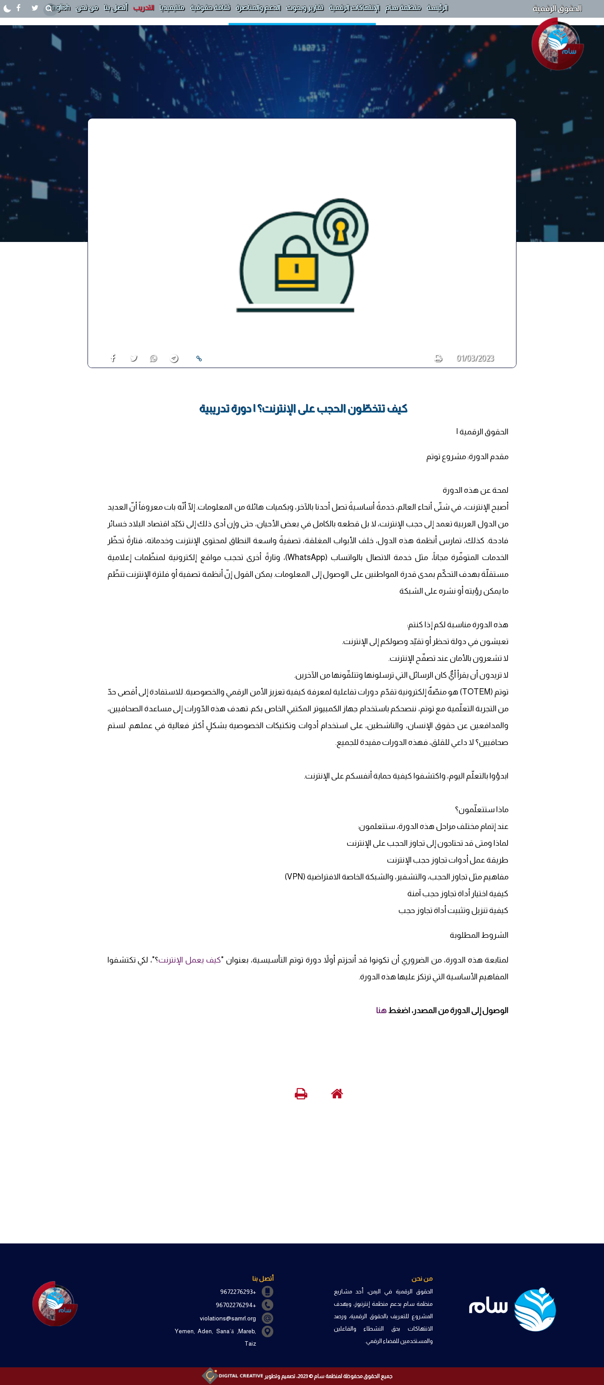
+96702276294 (236, 1304)
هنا (381, 1010)
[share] (109, 358)
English (59, 7)
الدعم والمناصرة (258, 7)
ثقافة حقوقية (210, 7)
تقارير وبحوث (304, 7)
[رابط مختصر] (199, 358)
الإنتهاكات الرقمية (354, 7)
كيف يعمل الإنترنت (189, 959)
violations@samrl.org (228, 1318)
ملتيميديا (172, 7)
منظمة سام (403, 7)
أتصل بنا (115, 7)
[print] (438, 358)
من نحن (87, 7)
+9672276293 (238, 1291)
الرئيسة (437, 7)
